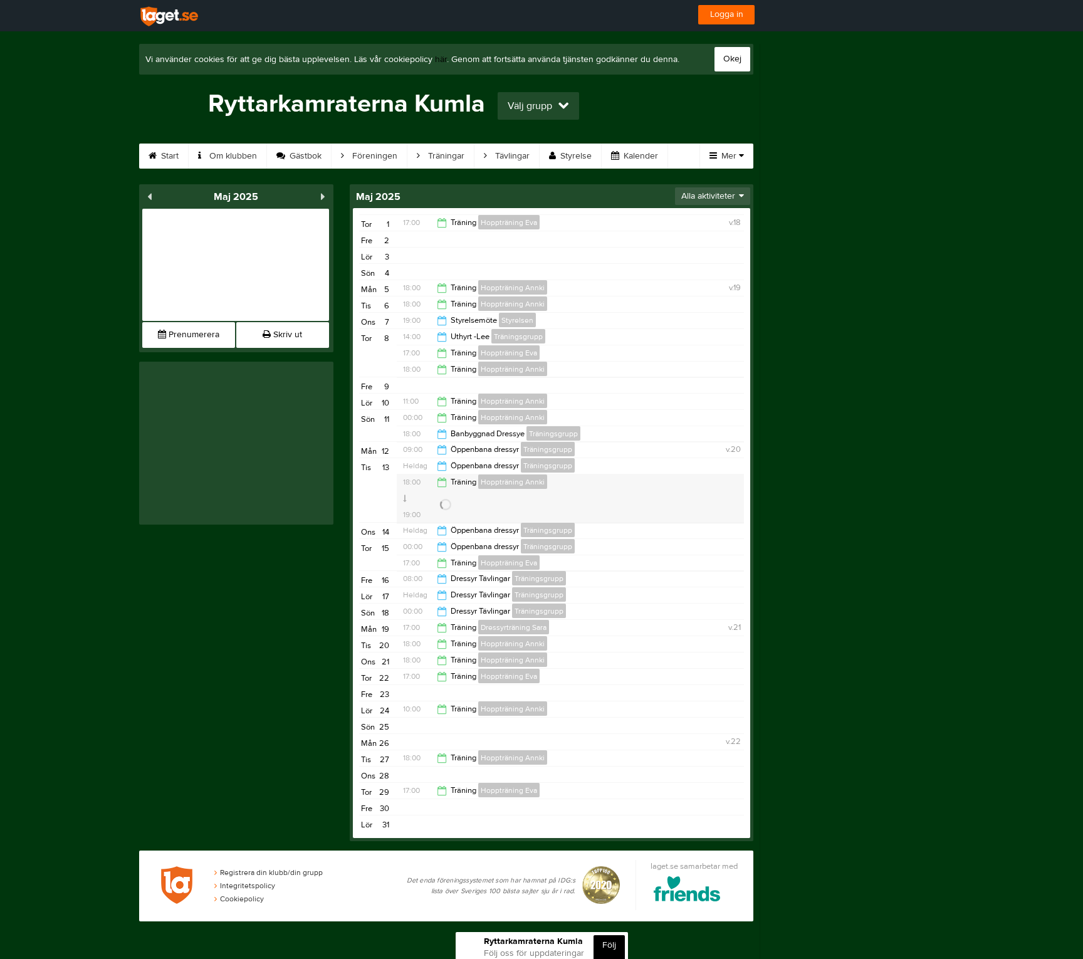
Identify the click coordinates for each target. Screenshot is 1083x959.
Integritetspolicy (247, 886)
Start (169, 156)
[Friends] (687, 891)
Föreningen (373, 156)
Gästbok (304, 156)
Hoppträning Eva (509, 222)
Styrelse (575, 156)
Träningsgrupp (518, 337)
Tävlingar (511, 156)
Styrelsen (517, 320)
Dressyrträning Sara (514, 627)
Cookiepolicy (242, 899)
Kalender (639, 156)
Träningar (445, 156)
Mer (729, 156)
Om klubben (232, 156)
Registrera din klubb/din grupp (271, 872)
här (441, 59)
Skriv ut (286, 334)
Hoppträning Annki (513, 288)
